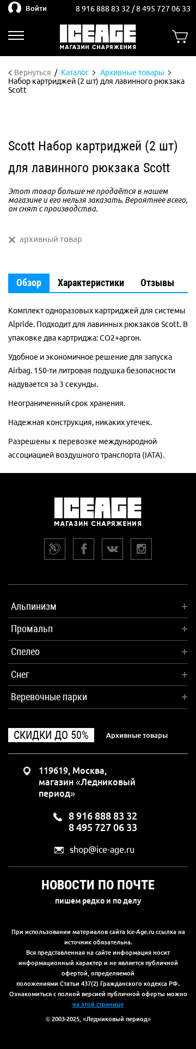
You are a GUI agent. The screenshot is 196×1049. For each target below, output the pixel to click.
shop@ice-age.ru (102, 849)
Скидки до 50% (51, 735)
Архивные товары (137, 735)
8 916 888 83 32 (104, 8)
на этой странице (98, 1004)
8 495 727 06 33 (163, 8)
